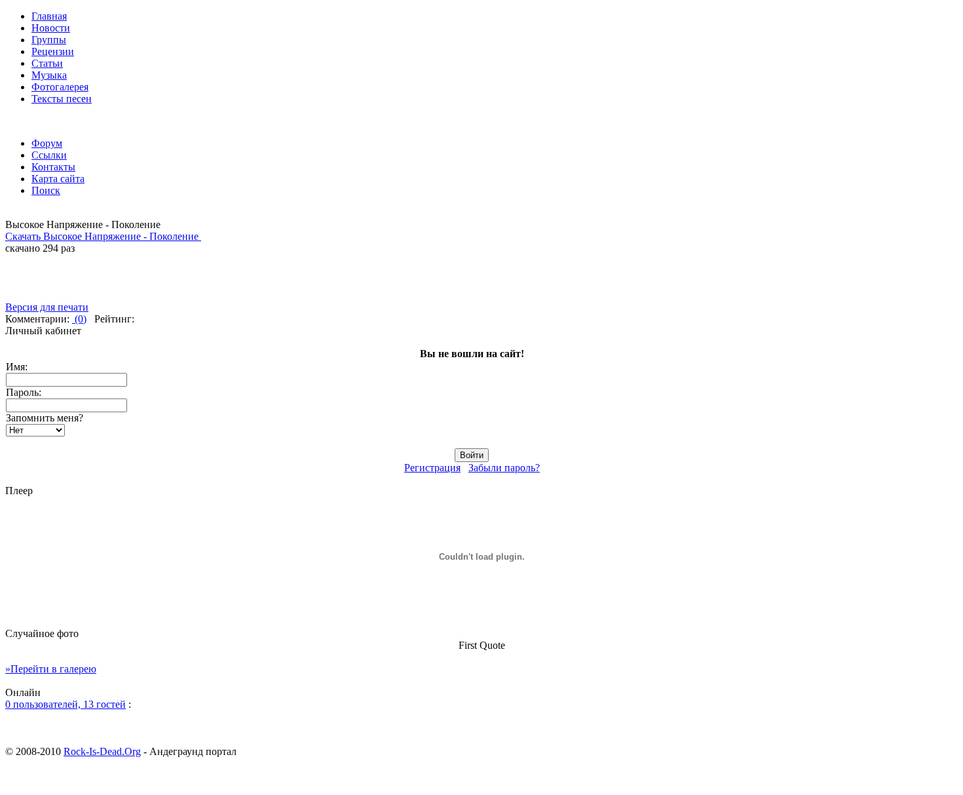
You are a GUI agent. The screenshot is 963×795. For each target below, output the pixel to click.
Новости (50, 27)
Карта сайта (58, 178)
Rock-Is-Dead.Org (102, 751)
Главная (49, 16)
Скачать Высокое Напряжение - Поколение (103, 236)
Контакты (53, 166)
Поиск (45, 190)
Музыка (49, 75)
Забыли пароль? (504, 467)
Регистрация (432, 467)
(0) (79, 318)
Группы (48, 39)
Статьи (47, 63)
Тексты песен (61, 98)
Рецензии (52, 51)
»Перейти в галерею (50, 668)
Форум (46, 143)
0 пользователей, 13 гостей (65, 704)
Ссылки (49, 155)
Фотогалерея (59, 86)
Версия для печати (46, 307)
